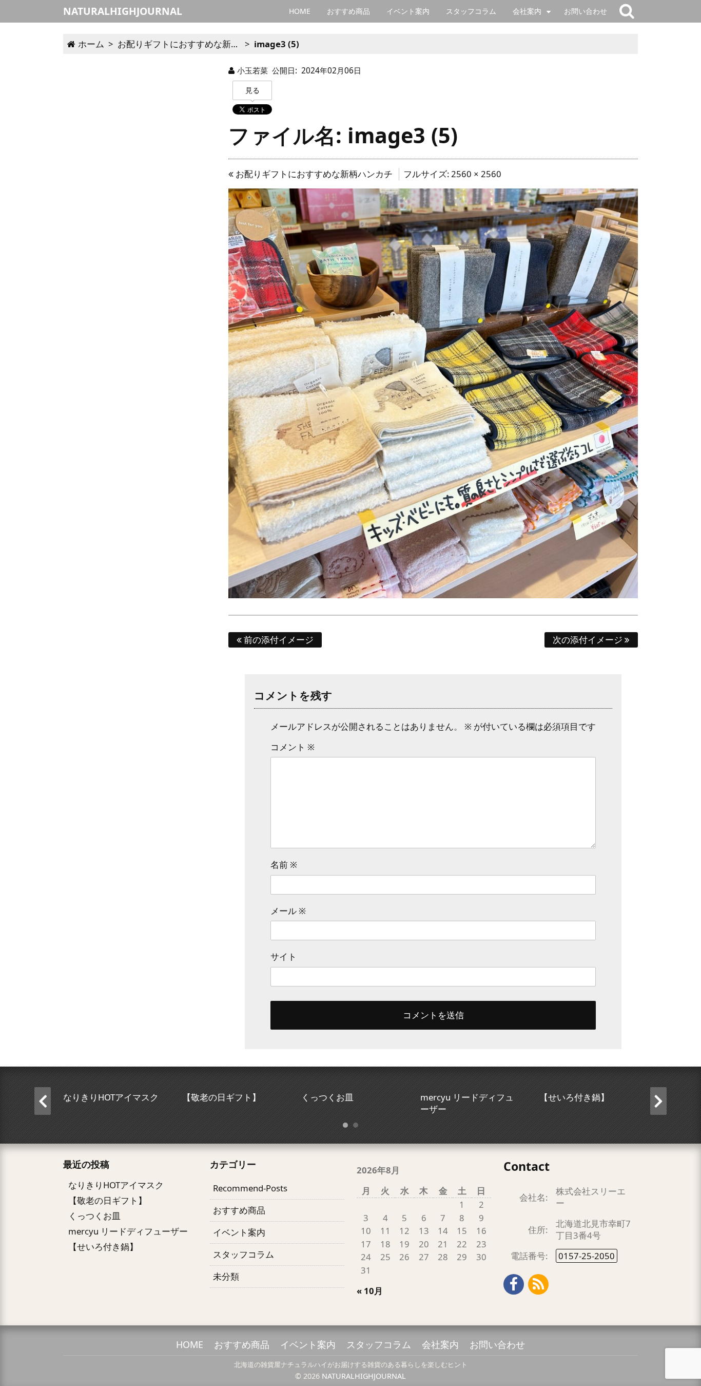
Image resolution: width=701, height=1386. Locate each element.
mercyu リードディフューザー (128, 1231)
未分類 (226, 1276)
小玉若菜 (252, 70)
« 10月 (370, 1291)
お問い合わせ (585, 11)
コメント (292, 747)
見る (252, 90)
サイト (283, 956)
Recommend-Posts (250, 1188)
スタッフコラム (471, 11)
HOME (299, 11)
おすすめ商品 (348, 11)
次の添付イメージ (589, 639)
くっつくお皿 (94, 1216)
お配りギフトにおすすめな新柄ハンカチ (313, 174)
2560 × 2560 (476, 174)
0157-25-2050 (586, 1256)
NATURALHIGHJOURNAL (364, 1376)
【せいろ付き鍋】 (103, 1246)
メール (288, 911)
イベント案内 (408, 11)
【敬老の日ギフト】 (107, 1200)
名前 (283, 864)
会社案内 (527, 11)
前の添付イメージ (278, 639)
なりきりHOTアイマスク (116, 1185)
